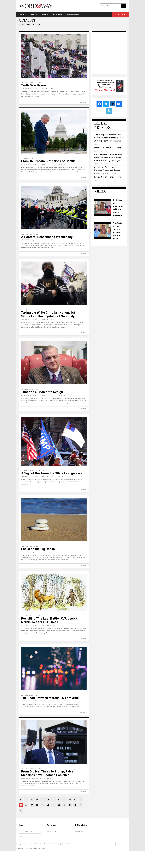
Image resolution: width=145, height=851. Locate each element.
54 (81, 799)
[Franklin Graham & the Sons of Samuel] (54, 132)
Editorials (25, 158)
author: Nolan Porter (43, 240)
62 (59, 805)
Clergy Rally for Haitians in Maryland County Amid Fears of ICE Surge (107, 170)
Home (21, 24)
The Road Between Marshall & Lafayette (50, 698)
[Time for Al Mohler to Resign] (54, 362)
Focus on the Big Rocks (38, 549)
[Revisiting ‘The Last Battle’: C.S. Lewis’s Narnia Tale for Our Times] (54, 592)
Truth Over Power (33, 85)
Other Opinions (35, 82)
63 (64, 805)
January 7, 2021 (27, 319)
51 (64, 799)
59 (43, 805)
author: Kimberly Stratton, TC (48, 778)
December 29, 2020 (28, 778)
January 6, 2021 (27, 476)
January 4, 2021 (27, 625)
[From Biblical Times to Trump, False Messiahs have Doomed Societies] (54, 742)
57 (32, 805)
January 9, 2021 (27, 88)
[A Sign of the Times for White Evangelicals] (54, 441)
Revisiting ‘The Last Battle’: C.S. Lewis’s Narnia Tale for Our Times (49, 620)
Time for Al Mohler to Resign (42, 392)
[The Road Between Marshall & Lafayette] (54, 668)
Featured (24, 82)
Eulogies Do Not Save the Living (107, 147)
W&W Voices (33, 234)
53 (75, 799)
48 (48, 799)
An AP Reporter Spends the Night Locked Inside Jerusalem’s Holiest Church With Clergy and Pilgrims (108, 157)
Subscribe (79, 831)
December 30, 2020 (28, 701)
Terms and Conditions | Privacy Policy (31, 849)
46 (37, 799)
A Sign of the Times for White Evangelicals (51, 473)
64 (70, 805)
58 (37, 805)
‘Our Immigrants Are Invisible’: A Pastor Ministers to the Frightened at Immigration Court (109, 137)
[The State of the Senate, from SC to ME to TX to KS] (102, 238)
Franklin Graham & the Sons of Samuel (48, 161)
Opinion (41, 389)
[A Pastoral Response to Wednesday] (54, 207)
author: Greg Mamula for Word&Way (49, 552)
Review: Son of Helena (103, 177)
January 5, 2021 (27, 552)
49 (53, 799)
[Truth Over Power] (54, 56)
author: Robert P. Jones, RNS (46, 319)
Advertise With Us (54, 831)
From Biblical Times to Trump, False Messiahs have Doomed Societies (47, 773)
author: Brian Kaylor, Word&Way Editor (50, 164)
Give (20, 836)
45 (32, 799)
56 (26, 805)
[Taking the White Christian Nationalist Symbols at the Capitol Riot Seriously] (54, 283)
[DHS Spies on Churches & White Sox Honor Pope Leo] (102, 215)
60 (48, 805)
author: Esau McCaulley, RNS (46, 88)
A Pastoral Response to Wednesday (46, 237)
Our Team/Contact (26, 831)
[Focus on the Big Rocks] (54, 519)
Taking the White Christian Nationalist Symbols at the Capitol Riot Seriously (48, 314)
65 (75, 805)
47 (43, 799)
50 (59, 799)
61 (53, 805)
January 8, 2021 (27, 164)
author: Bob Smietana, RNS (45, 625)
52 (70, 799)
